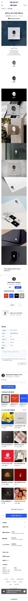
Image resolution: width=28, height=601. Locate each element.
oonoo (15, 484)
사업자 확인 (8, 581)
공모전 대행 (16, 584)
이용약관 (14, 581)
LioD (2, 503)
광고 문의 (20, 581)
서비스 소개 (5, 552)
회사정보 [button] (4, 522)
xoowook (3, 484)
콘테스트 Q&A (5, 556)
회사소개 (6, 579)
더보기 (24, 410)
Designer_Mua (17, 465)
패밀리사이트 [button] (5, 527)
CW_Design (16, 446)
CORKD (15, 427)
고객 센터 (4, 564)
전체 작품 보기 (20, 291)
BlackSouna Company (14, 282)
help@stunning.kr (17, 570)
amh (2, 446)
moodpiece (3, 427)
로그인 (25, 5)
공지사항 (12, 579)
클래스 (10, 584)
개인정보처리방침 (20, 579)
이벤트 (5, 560)
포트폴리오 (3, 8)
